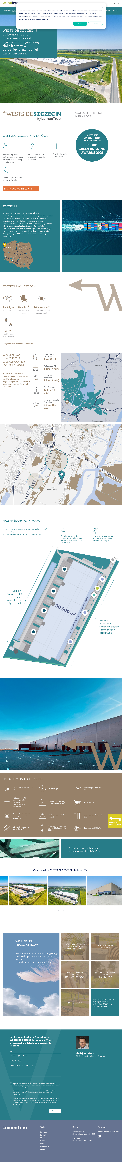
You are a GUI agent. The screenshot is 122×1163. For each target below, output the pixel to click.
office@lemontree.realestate (108, 1132)
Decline (95, 23)
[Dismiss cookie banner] (102, 7)
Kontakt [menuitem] (43, 1149)
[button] (58, 910)
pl (115, 4)
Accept (80, 23)
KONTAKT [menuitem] (116, 11)
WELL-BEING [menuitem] (106, 11)
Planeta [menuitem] (43, 1138)
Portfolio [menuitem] (43, 1135)
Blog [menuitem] (42, 1144)
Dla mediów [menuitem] (44, 1146)
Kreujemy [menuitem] (43, 1132)
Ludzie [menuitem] (42, 1141)
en (118, 4)
